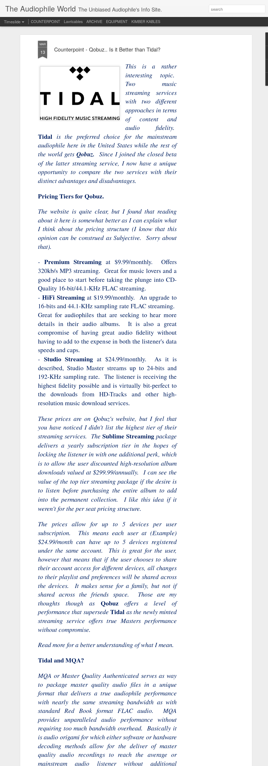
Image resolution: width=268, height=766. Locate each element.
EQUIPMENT (117, 21)
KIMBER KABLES (145, 21)
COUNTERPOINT (45, 21)
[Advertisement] (205, 123)
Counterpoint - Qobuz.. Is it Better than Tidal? (107, 49)
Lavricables (73, 21)
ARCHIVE (94, 21)
